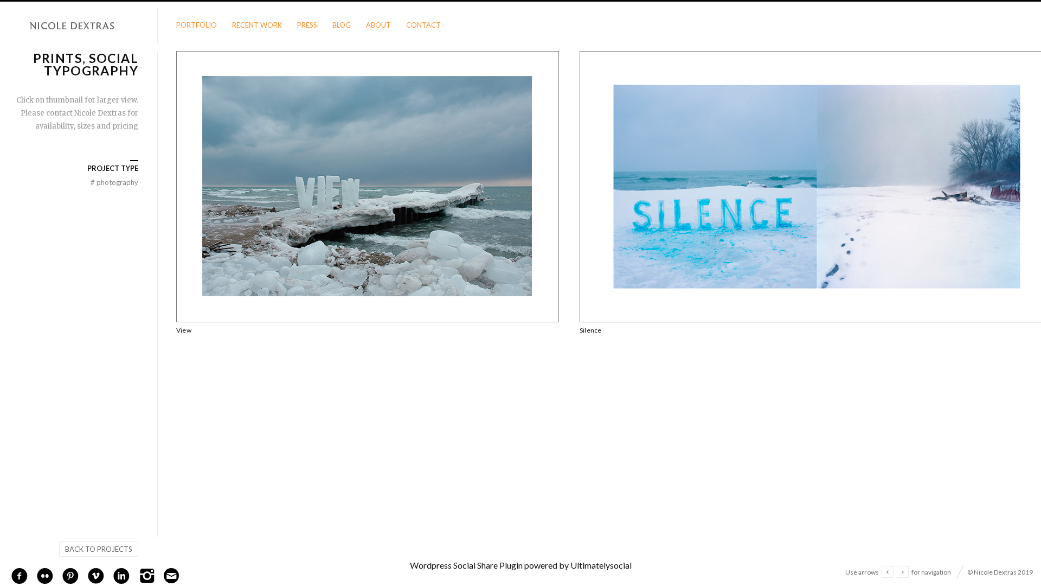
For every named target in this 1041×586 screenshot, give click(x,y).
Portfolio (196, 25)
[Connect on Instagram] (147, 574)
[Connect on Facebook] (19, 574)
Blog (341, 25)
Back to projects (98, 549)
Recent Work (257, 25)
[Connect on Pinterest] (70, 574)
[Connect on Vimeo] (96, 574)
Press (307, 25)
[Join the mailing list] (171, 575)
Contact (423, 25)
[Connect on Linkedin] (121, 574)
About (378, 25)
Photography (114, 182)
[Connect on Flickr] (45, 574)
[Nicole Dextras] (78, 26)
